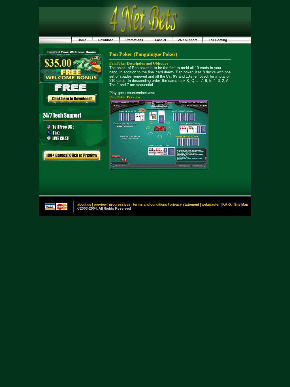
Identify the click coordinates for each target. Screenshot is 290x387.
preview (100, 205)
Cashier (160, 40)
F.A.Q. (227, 205)
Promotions (134, 40)
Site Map (241, 205)
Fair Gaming (218, 40)
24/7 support (187, 40)
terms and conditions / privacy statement (166, 205)
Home (82, 40)
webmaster (211, 205)
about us (84, 205)
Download (106, 40)
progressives (120, 205)
